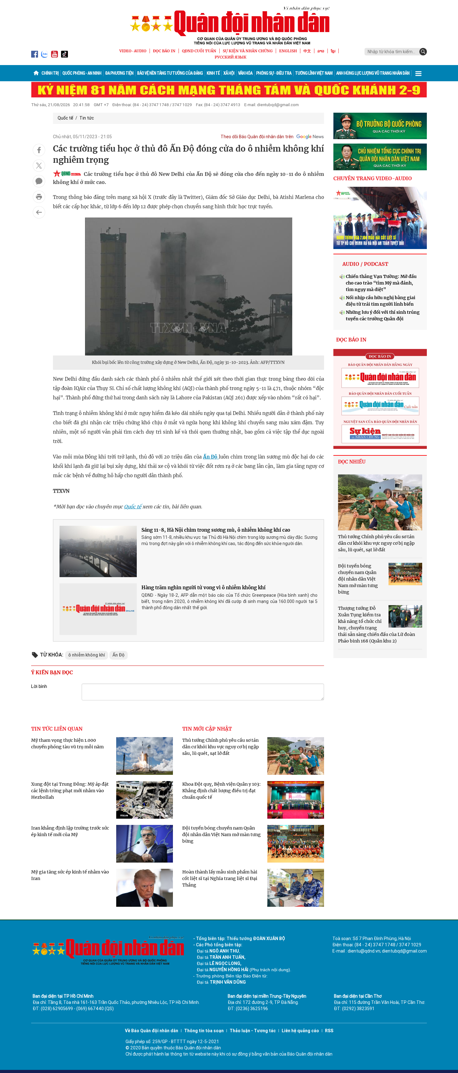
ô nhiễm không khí (86, 655)
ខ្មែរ (333, 51)
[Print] (39, 197)
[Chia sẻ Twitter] (39, 165)
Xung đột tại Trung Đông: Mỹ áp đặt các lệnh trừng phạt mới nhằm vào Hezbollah (70, 790)
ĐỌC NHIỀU (351, 462)
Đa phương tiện (119, 73)
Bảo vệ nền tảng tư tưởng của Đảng (170, 73)
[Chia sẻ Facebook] (39, 150)
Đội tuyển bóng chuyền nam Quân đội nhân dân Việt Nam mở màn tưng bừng (221, 834)
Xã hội (228, 73)
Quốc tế (65, 118)
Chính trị (50, 73)
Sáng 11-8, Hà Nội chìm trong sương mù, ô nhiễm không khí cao (215, 530)
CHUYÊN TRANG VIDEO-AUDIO (372, 178)
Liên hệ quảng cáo (300, 1030)
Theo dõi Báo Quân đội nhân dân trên (257, 136)
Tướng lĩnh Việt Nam (313, 73)
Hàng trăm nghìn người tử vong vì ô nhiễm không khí (203, 588)
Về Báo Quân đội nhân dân (151, 1030)
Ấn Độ (211, 457)
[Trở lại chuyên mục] (39, 212)
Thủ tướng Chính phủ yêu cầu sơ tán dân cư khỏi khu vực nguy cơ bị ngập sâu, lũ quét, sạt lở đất (220, 746)
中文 (307, 51)
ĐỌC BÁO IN (164, 51)
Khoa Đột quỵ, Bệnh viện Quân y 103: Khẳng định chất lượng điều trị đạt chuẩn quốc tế (221, 790)
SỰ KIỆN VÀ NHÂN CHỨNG (248, 51)
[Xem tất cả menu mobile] (418, 73)
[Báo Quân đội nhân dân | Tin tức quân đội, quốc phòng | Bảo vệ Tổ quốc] (229, 25)
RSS (329, 1030)
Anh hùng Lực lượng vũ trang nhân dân (372, 73)
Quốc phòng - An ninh (81, 73)
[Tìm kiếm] (423, 51)
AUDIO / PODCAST (365, 264)
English (288, 51)
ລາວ (320, 51)
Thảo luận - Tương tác (253, 1030)
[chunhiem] (380, 157)
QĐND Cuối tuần (199, 51)
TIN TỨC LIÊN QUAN (57, 729)
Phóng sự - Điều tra (273, 73)
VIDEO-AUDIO (132, 51)
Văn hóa (245, 73)
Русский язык (230, 57)
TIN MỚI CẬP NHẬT (207, 729)
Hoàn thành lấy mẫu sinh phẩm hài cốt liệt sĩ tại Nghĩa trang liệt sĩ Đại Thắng (219, 878)
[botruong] (380, 126)
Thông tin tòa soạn (204, 1030)
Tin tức (86, 118)
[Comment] (39, 181)
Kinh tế (213, 73)
